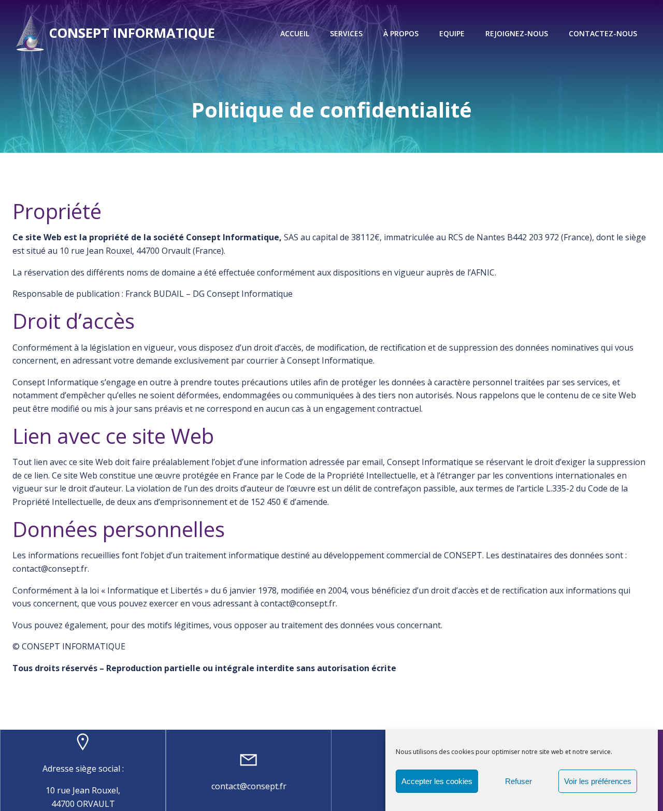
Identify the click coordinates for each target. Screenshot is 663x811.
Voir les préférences (597, 781)
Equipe (452, 33)
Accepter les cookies (436, 781)
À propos (401, 33)
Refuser (518, 781)
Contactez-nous (603, 33)
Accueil (294, 33)
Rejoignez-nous (516, 33)
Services (346, 33)
